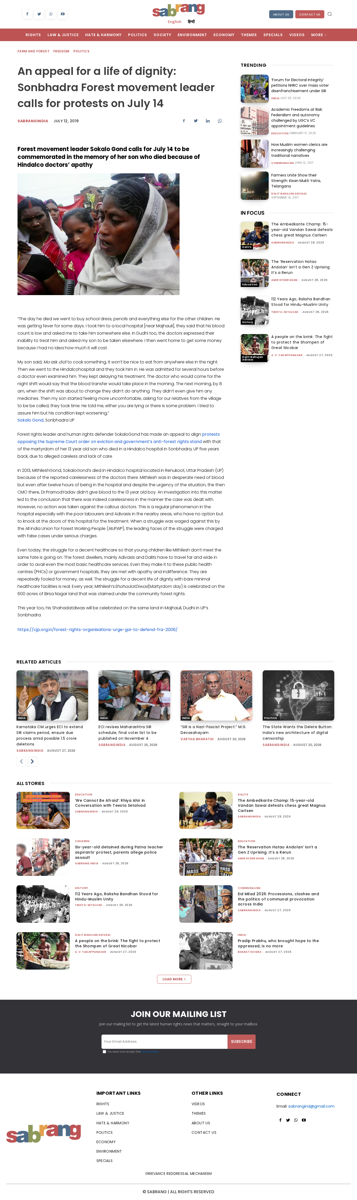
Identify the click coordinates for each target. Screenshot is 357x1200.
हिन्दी (191, 21)
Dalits (246, 247)
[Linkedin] (208, 120)
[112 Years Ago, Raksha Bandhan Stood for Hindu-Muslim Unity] (255, 310)
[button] (329, 14)
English (174, 21)
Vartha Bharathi (197, 739)
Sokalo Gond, (31, 420)
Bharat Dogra (249, 952)
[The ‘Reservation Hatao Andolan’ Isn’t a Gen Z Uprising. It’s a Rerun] (255, 273)
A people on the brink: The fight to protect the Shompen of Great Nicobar (302, 342)
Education (280, 133)
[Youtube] (62, 14)
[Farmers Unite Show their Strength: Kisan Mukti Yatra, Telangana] (255, 186)
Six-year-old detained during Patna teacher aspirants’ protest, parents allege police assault (119, 852)
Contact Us (309, 14)
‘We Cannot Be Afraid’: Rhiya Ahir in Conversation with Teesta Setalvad (110, 803)
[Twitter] (39, 14)
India (275, 98)
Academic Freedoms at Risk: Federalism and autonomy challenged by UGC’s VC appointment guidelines (297, 118)
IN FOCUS (252, 213)
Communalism (282, 163)
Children (82, 841)
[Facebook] (27, 14)
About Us (281, 14)
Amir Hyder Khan (284, 280)
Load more (173, 979)
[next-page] (32, 761)
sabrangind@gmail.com (311, 1106)
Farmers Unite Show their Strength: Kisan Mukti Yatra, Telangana (296, 181)
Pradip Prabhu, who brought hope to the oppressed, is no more (278, 943)
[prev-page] (21, 761)
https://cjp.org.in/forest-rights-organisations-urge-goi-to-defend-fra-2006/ (98, 630)
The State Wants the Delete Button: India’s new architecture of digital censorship (297, 732)
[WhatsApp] (50, 14)
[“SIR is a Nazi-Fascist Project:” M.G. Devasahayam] (216, 695)
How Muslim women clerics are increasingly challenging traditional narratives (299, 150)
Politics (81, 51)
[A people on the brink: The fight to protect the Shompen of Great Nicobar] (255, 348)
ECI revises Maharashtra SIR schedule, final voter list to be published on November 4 (128, 732)
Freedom (61, 51)
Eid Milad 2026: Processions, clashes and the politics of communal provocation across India (278, 899)
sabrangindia (33, 121)
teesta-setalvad (285, 312)
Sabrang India (87, 863)
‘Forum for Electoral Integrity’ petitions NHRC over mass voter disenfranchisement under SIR (300, 85)
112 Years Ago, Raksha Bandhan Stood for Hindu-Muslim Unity (301, 301)
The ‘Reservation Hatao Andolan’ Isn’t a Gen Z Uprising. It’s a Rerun (301, 267)
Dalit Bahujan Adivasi (289, 193)
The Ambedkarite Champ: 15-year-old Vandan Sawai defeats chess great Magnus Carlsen (302, 230)
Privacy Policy (149, 1052)
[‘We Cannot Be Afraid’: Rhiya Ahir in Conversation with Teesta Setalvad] (43, 810)
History (247, 322)
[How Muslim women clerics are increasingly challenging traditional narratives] (255, 154)
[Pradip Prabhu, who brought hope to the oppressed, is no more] (206, 951)
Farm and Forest (33, 51)
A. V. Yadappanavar (286, 355)
